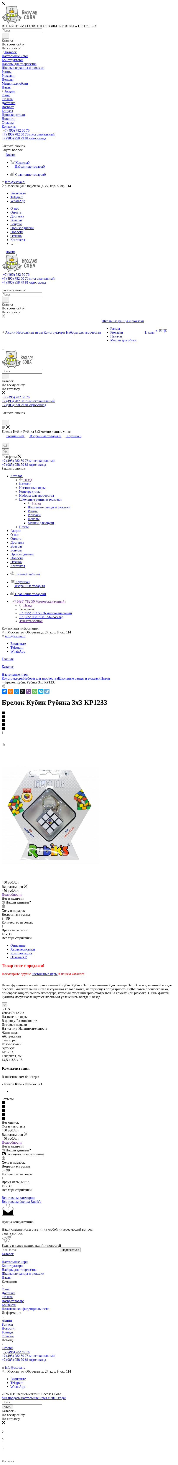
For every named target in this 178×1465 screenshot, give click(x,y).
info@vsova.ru (15, 182)
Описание (17, 945)
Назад (27, 480)
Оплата (7, 1297)
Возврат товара (13, 1301)
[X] (22, 691)
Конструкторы (12, 678)
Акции (7, 1320)
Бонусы (7, 1324)
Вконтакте (18, 193)
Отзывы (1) (18, 957)
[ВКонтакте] (4, 691)
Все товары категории (18, 1197)
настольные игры (45, 974)
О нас (6, 1289)
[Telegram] (46, 691)
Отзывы (8, 1336)
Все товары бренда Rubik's (21, 1201)
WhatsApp (17, 201)
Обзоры (7, 1348)
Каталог (25, 484)
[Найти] (5, 35)
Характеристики (22, 949)
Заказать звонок (31, 621)
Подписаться (70, 1249)
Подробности (12, 894)
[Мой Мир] (16, 691)
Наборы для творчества (40, 678)
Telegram (16, 197)
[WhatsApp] (34, 691)
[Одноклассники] (10, 691)
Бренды (7, 1332)
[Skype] (40, 691)
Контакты (9, 1305)
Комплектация (21, 953)
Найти (7, 1406)
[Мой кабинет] (4, 417)
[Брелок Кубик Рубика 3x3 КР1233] (50, 863)
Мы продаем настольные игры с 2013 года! (34, 1398)
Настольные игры (15, 1262)
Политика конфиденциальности (25, 1309)
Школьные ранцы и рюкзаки (49, 507)
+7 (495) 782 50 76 (16, 130)
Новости (8, 1328)
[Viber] (28, 691)
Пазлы (105, 678)
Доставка (8, 1293)
